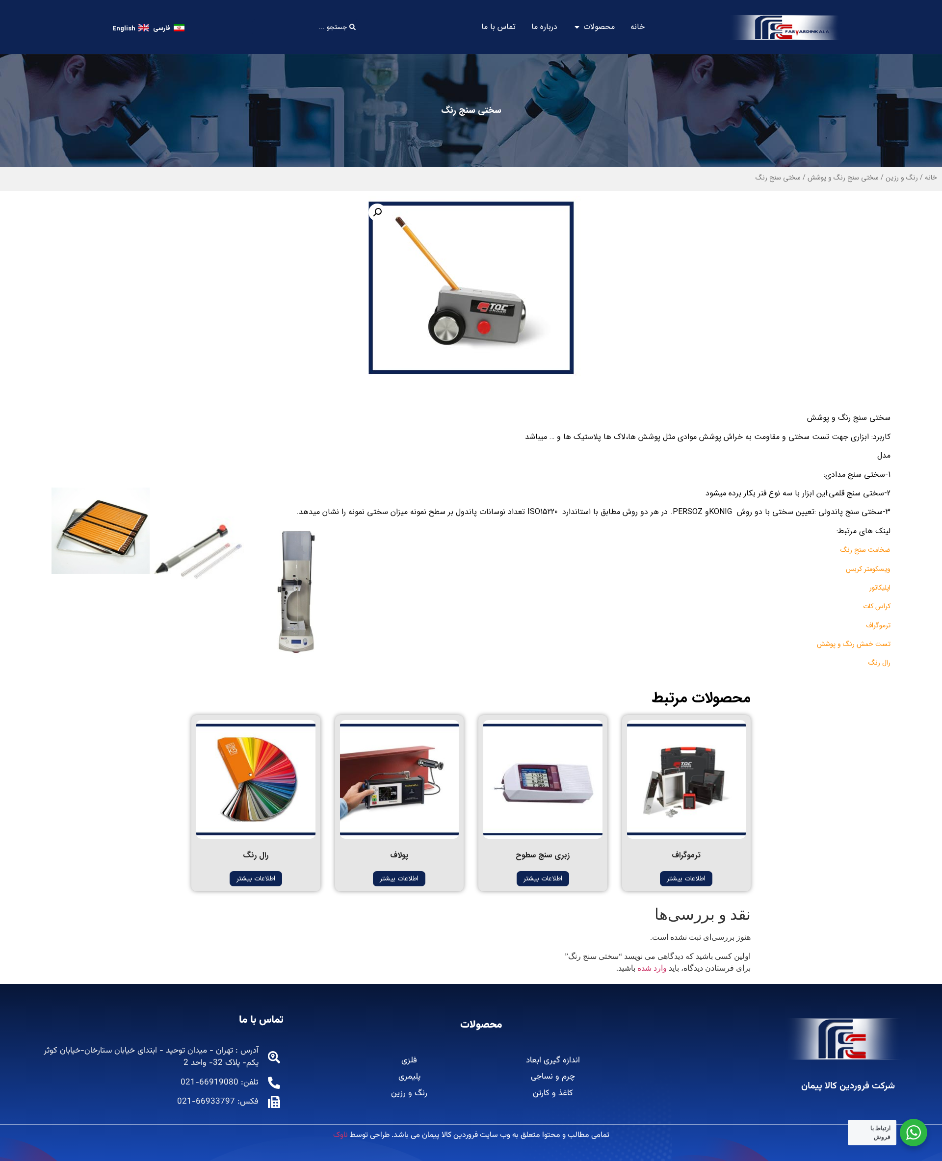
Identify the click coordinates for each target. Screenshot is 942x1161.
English (123, 29)
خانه (931, 177)
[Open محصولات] (577, 27)
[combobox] (305, 27)
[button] (377, 212)
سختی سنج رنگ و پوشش (843, 177)
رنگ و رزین (902, 177)
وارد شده (652, 968)
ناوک (340, 1135)
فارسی (161, 28)
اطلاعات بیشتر (686, 878)
